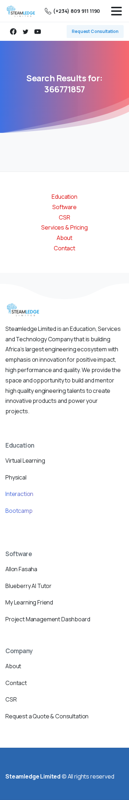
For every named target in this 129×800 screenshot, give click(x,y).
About (64, 238)
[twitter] (25, 31)
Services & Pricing (64, 227)
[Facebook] (13, 31)
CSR (64, 217)
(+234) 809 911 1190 (76, 11)
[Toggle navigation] (116, 11)
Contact (64, 248)
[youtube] (38, 31)
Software (64, 207)
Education (64, 197)
